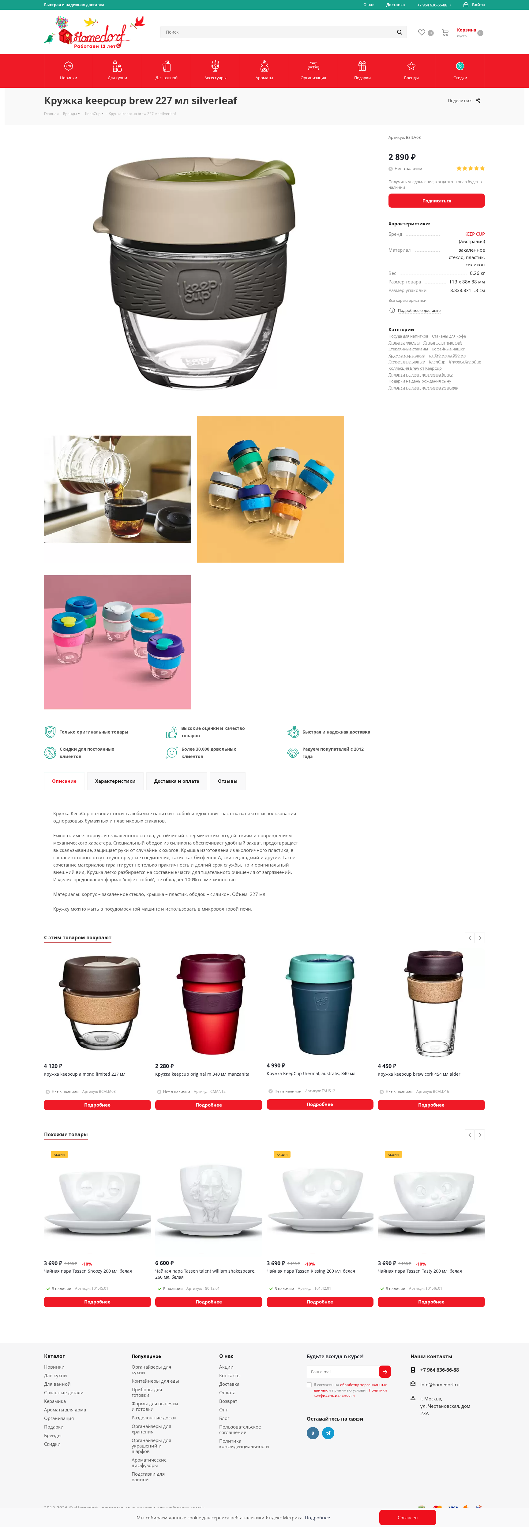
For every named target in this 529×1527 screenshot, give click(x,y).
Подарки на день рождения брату (420, 374)
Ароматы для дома (65, 1410)
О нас (226, 1356)
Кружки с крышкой (406, 355)
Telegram (328, 1433)
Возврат (228, 1401)
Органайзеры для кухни (151, 1369)
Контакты (230, 1375)
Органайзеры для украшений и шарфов (151, 1445)
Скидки (52, 1444)
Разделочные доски (154, 1417)
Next (480, 938)
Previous (470, 938)
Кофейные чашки (448, 349)
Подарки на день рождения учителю (423, 387)
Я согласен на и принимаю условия (350, 1390)
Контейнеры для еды (155, 1381)
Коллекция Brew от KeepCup (415, 368)
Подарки (54, 1427)
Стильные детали (64, 1392)
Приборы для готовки (147, 1392)
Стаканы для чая (404, 342)
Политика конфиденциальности (244, 1443)
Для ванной (57, 1384)
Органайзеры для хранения (151, 1429)
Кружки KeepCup (465, 361)
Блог (224, 1418)
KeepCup (437, 361)
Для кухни (55, 1375)
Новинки (54, 1367)
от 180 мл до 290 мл (447, 355)
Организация (59, 1418)
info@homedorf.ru (440, 1384)
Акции (226, 1367)
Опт (223, 1410)
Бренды (53, 1435)
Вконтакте (313, 1433)
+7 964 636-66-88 (432, 5)
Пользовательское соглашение (240, 1429)
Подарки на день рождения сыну (419, 381)
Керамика (55, 1401)
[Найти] (399, 32)
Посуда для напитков (408, 336)
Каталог (54, 1356)
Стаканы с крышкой (442, 342)
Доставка (229, 1384)
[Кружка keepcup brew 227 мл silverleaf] (117, 489)
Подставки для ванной (148, 1476)
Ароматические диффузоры (149, 1462)
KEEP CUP (474, 234)
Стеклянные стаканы (408, 349)
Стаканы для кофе (449, 336)
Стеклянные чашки (406, 361)
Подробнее (317, 1517)
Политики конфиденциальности (350, 1393)
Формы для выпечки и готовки (155, 1406)
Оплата (227, 1392)
